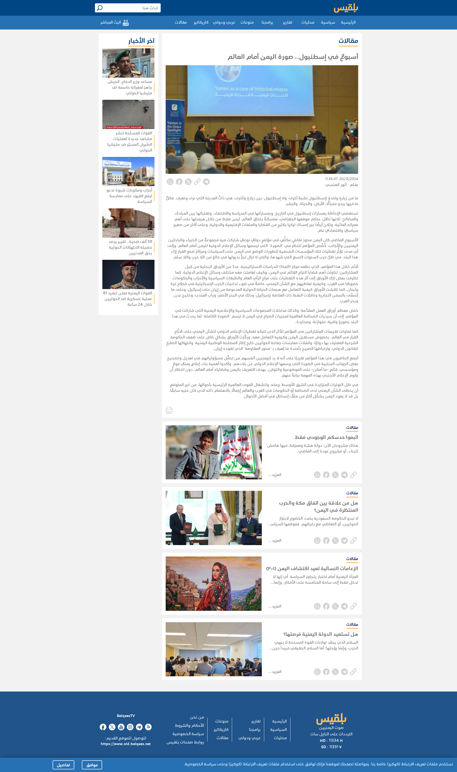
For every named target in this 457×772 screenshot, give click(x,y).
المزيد (276, 474)
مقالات (181, 22)
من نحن (197, 717)
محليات (308, 22)
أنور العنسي (336, 184)
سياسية (328, 22)
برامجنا (267, 22)
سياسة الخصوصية (188, 734)
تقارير (287, 22)
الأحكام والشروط (189, 725)
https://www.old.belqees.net (126, 744)
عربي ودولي (224, 22)
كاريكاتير (201, 22)
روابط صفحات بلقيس (185, 742)
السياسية (278, 729)
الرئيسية (348, 22)
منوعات (247, 22)
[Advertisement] (114, 376)
